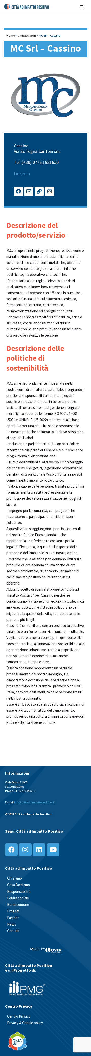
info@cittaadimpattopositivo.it (34, 802)
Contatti (13, 930)
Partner (13, 917)
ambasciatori (27, 35)
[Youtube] (53, 849)
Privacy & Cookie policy (25, 1022)
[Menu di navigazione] (81, 6)
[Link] (39, 191)
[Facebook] (18, 191)
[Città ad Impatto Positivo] (27, 7)
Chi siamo (14, 878)
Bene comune (18, 904)
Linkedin (22, 173)
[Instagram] (49, 191)
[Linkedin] (39, 849)
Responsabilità (18, 891)
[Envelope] (28, 191)
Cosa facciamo (18, 884)
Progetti (13, 911)
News (11, 924)
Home (10, 35)
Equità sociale (18, 898)
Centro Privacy (18, 1016)
